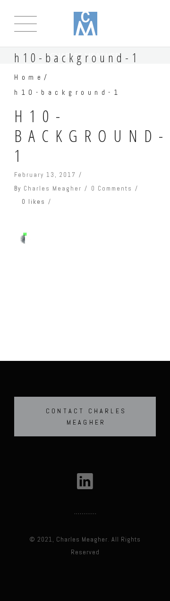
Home (29, 77)
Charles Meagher (53, 188)
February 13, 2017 (45, 175)
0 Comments (111, 188)
